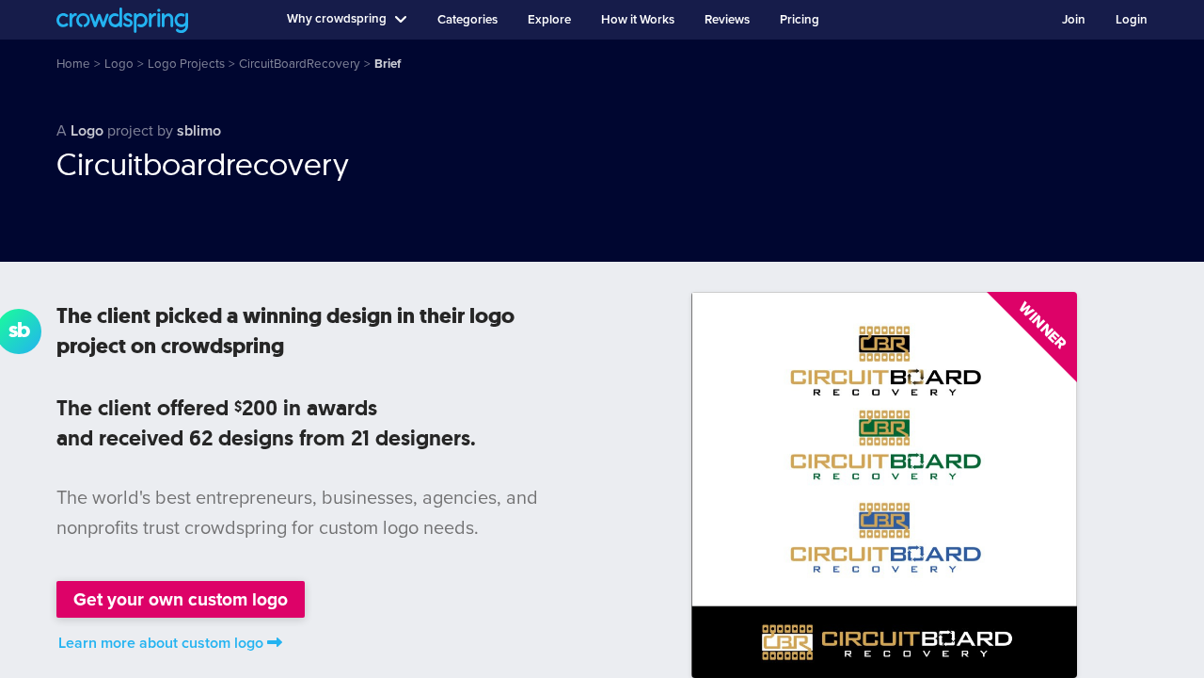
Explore (549, 19)
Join (1073, 19)
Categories (467, 19)
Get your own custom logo (180, 599)
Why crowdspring (337, 18)
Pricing (799, 19)
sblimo (199, 130)
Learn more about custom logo (160, 643)
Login (1132, 19)
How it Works (637, 19)
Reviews (727, 19)
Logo (87, 130)
